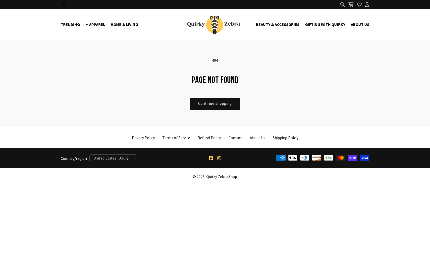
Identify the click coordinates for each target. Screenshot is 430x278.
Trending (70, 24)
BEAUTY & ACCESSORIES (277, 24)
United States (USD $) (111, 158)
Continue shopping (215, 103)
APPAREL (97, 24)
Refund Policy (209, 137)
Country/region (74, 158)
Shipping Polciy (285, 137)
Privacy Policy (143, 137)
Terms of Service (176, 137)
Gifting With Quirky (325, 24)
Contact (235, 137)
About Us (257, 137)
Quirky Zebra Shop (221, 176)
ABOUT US (360, 24)
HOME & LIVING (124, 24)
